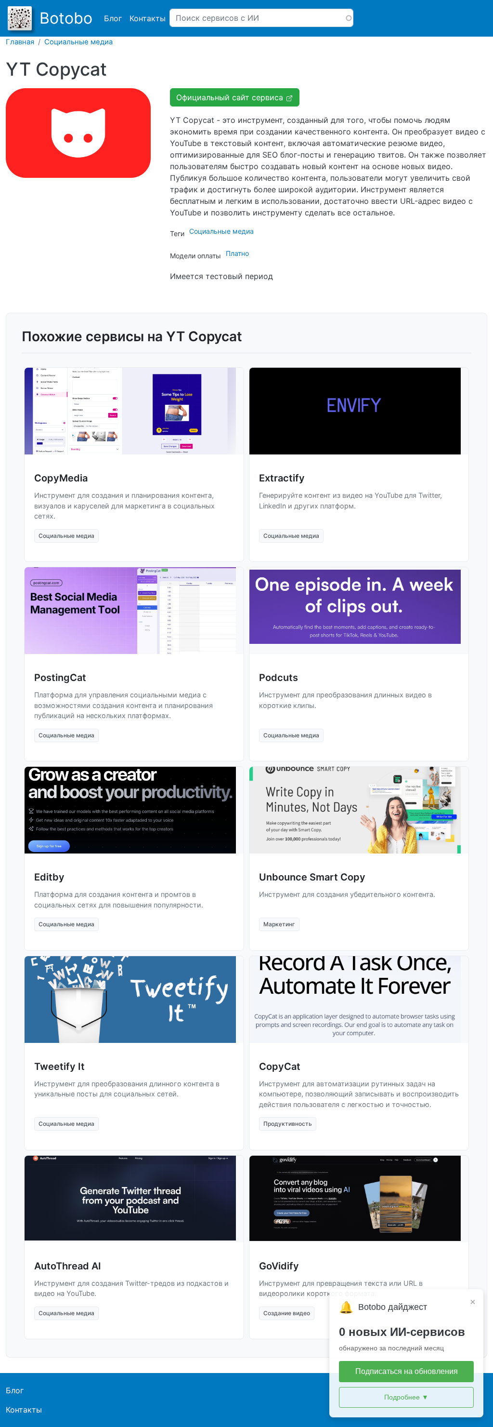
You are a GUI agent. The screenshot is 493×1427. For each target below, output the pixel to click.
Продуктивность (287, 1123)
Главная (20, 42)
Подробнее (406, 1397)
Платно (237, 253)
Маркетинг (279, 924)
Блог (113, 18)
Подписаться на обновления (406, 1371)
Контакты (148, 18)
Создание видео (286, 1313)
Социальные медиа (78, 42)
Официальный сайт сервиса (230, 97)
